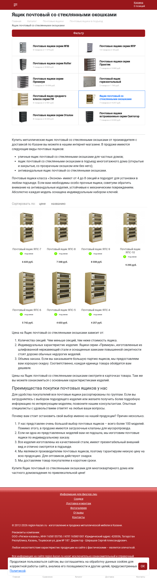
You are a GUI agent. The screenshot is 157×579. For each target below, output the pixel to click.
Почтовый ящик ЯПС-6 (26, 309)
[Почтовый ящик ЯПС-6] (27, 288)
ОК (143, 566)
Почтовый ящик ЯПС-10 (130, 251)
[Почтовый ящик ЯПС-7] (27, 227)
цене (42, 204)
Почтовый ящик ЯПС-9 (95, 249)
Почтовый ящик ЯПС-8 (61, 249)
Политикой (17, 571)
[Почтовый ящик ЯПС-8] (61, 227)
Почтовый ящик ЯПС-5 (61, 309)
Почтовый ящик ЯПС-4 (95, 309)
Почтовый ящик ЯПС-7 (26, 249)
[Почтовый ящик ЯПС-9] (95, 227)
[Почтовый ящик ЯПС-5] (61, 288)
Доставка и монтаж (78, 503)
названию (58, 204)
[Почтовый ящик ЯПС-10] (130, 227)
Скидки (78, 498)
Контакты (78, 517)
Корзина (138, 2)
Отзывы (78, 512)
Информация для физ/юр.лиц (78, 494)
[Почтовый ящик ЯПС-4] (95, 288)
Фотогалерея (78, 508)
